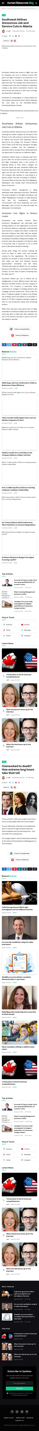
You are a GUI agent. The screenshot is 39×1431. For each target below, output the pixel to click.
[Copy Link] (19, 36)
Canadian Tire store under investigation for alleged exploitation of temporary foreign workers (23, 605)
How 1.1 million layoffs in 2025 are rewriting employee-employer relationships (18, 488)
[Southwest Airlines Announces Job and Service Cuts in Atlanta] (19, 56)
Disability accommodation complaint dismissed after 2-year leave (16, 978)
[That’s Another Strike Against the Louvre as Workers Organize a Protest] (19, 403)
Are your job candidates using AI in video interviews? (25, 1305)
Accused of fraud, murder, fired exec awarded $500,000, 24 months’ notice (25, 582)
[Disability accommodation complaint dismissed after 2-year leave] (19, 962)
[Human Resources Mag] (20, 3)
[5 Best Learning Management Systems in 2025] (7, 594)
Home (3, 8)
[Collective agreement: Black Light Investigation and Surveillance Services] (19, 893)
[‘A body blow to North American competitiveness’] (19, 660)
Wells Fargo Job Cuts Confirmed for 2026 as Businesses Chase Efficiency (19, 384)
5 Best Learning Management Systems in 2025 (24, 593)
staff (9, 31)
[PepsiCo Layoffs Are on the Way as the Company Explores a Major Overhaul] (19, 438)
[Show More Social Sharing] (22, 36)
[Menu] (3, 3)
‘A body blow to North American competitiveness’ (18, 675)
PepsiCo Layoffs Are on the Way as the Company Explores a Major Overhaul (17, 454)
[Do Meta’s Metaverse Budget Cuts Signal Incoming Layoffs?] (19, 543)
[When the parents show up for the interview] (19, 695)
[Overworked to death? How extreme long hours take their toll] (19, 803)
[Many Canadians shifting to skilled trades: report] (19, 1032)
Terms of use (20, 1418)
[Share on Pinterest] (15, 36)
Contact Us (19, 1420)
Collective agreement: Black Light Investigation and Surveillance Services (17, 908)
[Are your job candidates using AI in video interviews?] (19, 928)
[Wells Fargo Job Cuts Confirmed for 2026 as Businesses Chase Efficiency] (19, 368)
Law (4, 15)
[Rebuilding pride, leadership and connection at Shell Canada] (19, 997)
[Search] (36, 3)
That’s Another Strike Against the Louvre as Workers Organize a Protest (19, 419)
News (4, 761)
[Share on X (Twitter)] (12, 36)
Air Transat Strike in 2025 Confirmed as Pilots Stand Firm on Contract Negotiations (18, 523)
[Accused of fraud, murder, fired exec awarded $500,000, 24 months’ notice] (7, 582)
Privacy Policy (17, 1395)
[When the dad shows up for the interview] (19, 730)
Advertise (30, 1418)
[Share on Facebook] (9, 36)
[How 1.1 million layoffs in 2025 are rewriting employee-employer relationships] (19, 473)
